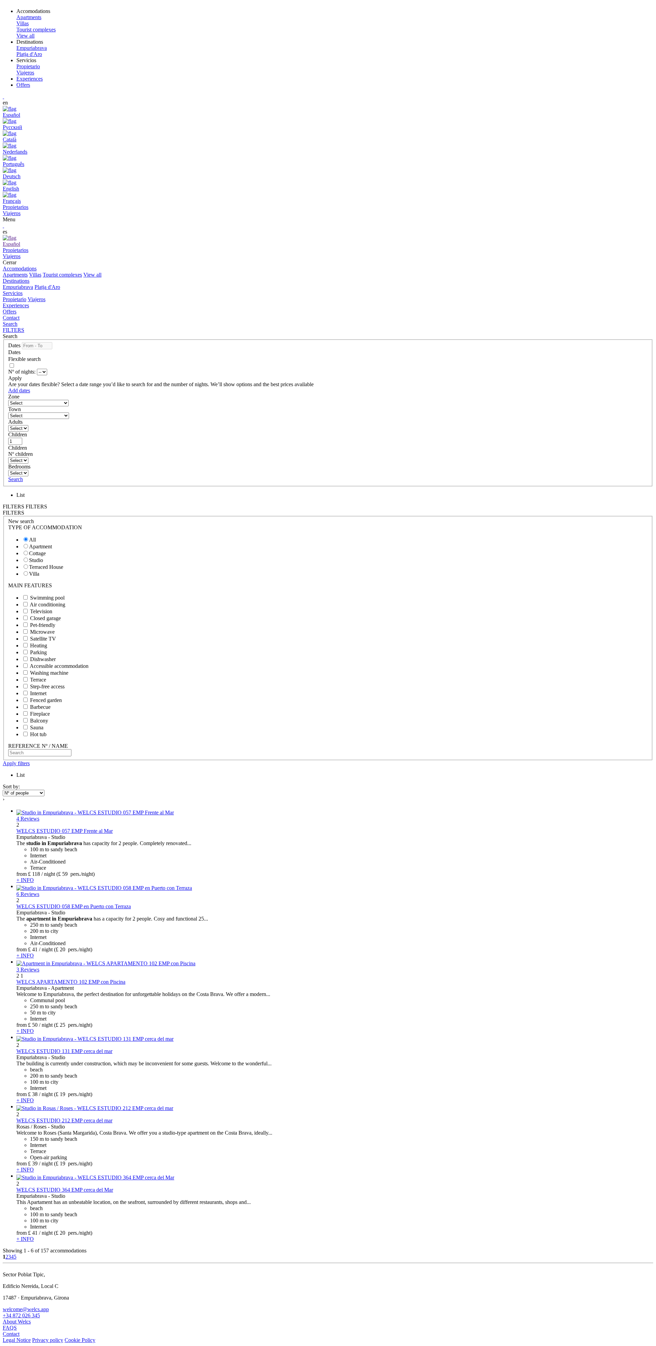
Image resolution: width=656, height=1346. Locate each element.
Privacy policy (47, 1340)
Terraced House (46, 567)
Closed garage (45, 618)
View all (92, 275)
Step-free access (47, 686)
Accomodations (20, 268)
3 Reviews (27, 969)
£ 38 (33, 1094)
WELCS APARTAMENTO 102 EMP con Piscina (70, 982)
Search (10, 324)
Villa (34, 574)
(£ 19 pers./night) (73, 1094)
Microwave (42, 632)
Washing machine (49, 673)
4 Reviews (27, 819)
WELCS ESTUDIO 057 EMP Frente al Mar (64, 831)
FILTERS (13, 330)
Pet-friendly (42, 625)
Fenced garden (46, 700)
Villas (35, 275)
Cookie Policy (80, 1340)
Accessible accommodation (59, 666)
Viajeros (36, 299)
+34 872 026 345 (21, 1315)
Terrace (38, 680)
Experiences (29, 79)
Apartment (40, 546)
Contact (11, 318)
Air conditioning (47, 604)
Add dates (19, 390)
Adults (15, 422)
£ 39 (33, 1163)
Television (41, 611)
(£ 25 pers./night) (73, 1025)
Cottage (37, 553)
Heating (38, 645)
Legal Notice (17, 1340)
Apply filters (16, 763)
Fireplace (40, 714)
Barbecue (40, 707)
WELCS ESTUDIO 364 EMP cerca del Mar (64, 1190)
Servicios (13, 293)
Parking (38, 652)
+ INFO (25, 880)
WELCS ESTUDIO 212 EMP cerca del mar (64, 1120)
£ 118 (34, 874)
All (32, 540)
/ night (48, 874)
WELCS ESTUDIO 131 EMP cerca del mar (64, 1051)
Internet (38, 693)
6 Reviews (27, 894)
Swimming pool (47, 598)
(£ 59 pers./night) (75, 874)
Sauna (36, 727)
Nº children (20, 454)
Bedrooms (19, 466)
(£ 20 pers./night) (73, 949)
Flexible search (25, 359)
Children (17, 434)
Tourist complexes (62, 275)
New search (21, 521)
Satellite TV (43, 639)
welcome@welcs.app (26, 1309)
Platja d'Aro (47, 287)
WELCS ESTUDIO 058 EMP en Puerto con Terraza (73, 906)
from (21, 874)
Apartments (15, 275)
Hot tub (38, 734)
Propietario (14, 299)
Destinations (16, 281)
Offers (23, 85)
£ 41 (33, 949)
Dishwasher (43, 659)
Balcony (39, 721)
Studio (36, 560)
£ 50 (33, 1025)
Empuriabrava (18, 287)
